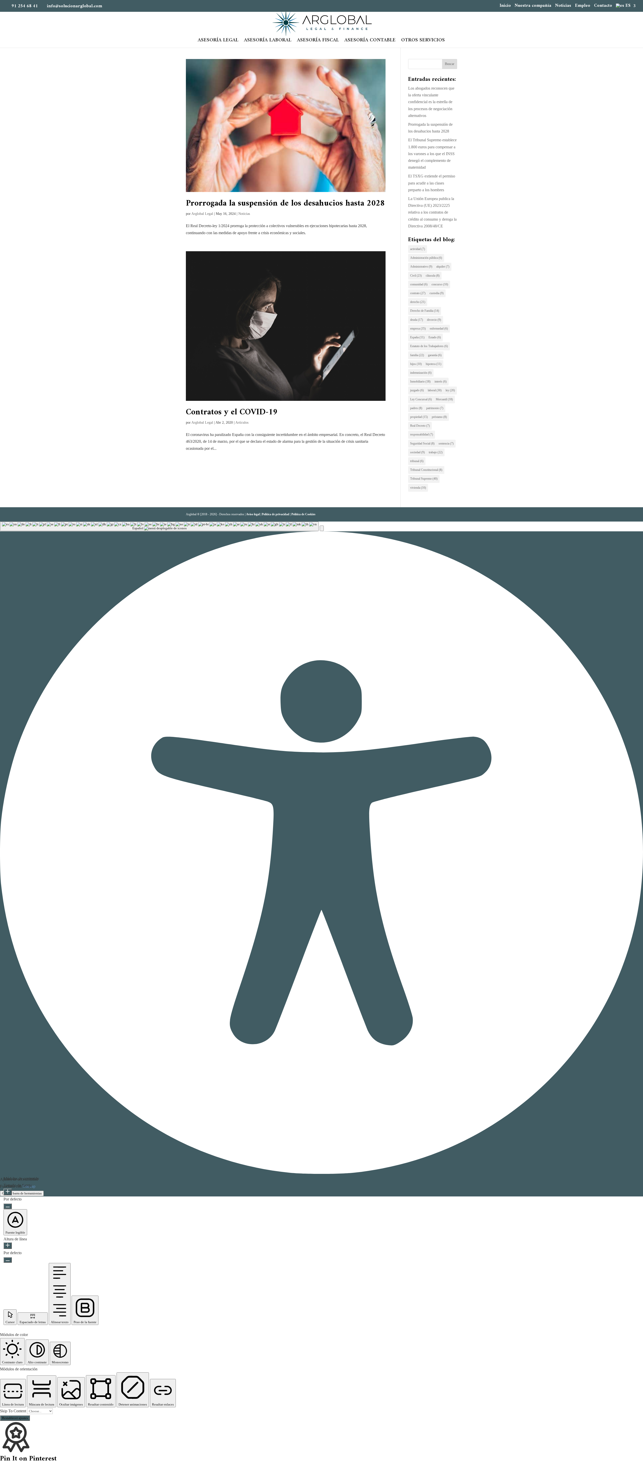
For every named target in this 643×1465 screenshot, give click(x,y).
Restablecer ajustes (15, 1418)
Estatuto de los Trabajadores (429, 346)
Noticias (563, 7)
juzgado (417, 390)
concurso (440, 284)
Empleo (582, 7)
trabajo (436, 452)
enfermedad (439, 328)
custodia (437, 293)
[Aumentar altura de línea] (8, 1245)
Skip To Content (13, 1411)
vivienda (418, 487)
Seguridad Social (422, 443)
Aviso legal (253, 514)
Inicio (505, 7)
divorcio (434, 320)
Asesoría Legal (218, 42)
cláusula (433, 275)
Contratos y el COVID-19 (232, 412)
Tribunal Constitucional (426, 470)
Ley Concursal (421, 399)
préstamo (439, 417)
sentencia (446, 443)
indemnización (421, 372)
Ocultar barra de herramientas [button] (22, 1193)
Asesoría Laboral (267, 42)
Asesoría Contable (370, 42)
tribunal (416, 461)
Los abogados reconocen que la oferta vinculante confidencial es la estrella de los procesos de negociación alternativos (431, 102)
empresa (418, 328)
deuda (416, 320)
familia (417, 355)
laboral (435, 390)
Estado (434, 337)
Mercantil (444, 399)
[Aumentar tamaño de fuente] (8, 1192)
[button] (322, 528)
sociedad (417, 452)
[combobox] (159, 526)
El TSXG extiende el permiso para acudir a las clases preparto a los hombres (431, 183)
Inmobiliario (420, 381)
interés (441, 381)
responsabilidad (421, 434)
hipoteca (433, 364)
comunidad (418, 284)
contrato (417, 293)
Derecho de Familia (424, 310)
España (417, 337)
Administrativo (421, 266)
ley (450, 390)
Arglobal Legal (202, 214)
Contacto (603, 7)
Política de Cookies (303, 514)
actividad (417, 249)
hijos (416, 364)
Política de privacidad (275, 514)
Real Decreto (420, 425)
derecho (417, 302)
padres (416, 408)
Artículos (241, 422)
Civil (416, 275)
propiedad (419, 417)
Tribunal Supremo (424, 478)
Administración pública (426, 258)
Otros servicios (423, 42)
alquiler (442, 266)
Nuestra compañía (533, 7)
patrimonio (434, 408)
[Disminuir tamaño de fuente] (8, 1206)
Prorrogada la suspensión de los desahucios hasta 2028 (285, 203)
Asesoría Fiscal (318, 42)
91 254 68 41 (25, 6)
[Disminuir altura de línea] (8, 1260)
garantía (435, 355)
